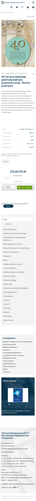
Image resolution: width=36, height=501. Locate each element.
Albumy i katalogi (9, 280)
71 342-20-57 (6, 461)
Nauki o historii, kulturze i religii (14, 233)
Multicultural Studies (9, 358)
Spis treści (5, 161)
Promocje (6, 308)
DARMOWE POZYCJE (22, 411)
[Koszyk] (17, 7)
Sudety (5, 369)
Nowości (6, 312)
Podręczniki (7, 284)
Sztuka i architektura (11, 252)
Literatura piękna (9, 268)
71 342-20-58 (6, 466)
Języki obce (4, 154)
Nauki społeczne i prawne (13, 244)
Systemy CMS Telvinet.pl (24, 498)
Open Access (8, 320)
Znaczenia (6, 372)
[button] (8, 404)
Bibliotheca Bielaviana (10, 347)
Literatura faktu (9, 276)
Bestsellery (7, 316)
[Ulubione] (22, 7)
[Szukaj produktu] (11, 7)
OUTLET (6, 304)
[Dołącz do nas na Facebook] (14, 487)
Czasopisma (8, 296)
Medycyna (7, 256)
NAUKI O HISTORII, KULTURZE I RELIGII (18, 154)
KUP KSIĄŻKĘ (26, 187)
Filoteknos (6, 350)
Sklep (8, 12)
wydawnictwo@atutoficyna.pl (17, 448)
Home (4, 12)
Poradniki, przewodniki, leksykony (15, 288)
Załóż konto (33, 7)
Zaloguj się (28, 7)
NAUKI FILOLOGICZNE (7, 155)
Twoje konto (4, 498)
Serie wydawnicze (10, 292)
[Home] (18, 2)
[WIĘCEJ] (18, 395)
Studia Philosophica (9, 364)
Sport (5, 260)
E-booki (6, 300)
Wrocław (18, 155)
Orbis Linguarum (8, 361)
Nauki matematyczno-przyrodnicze (16, 248)
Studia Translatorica (9, 366)
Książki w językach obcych (13, 264)
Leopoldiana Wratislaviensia (12, 353)
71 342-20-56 (6, 458)
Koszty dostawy (14, 484)
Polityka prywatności (27, 484)
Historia (30, 154)
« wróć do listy (30, 16)
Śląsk (12, 12)
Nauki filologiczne (10, 229)
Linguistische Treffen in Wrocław (13, 355)
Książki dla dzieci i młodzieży (14, 272)
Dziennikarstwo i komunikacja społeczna (14, 238)
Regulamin (4, 484)
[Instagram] (17, 487)
